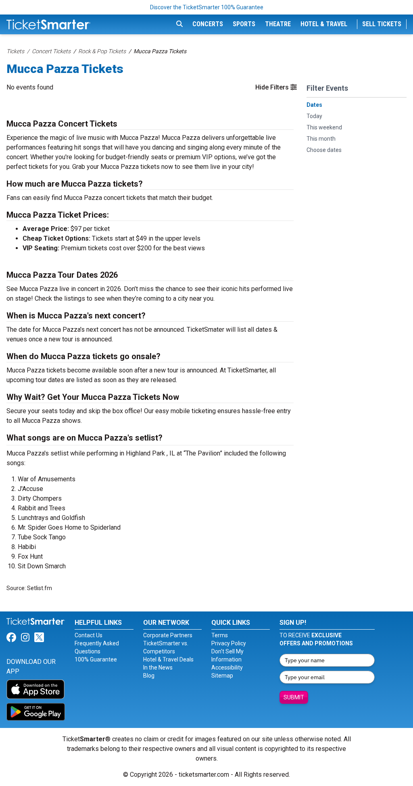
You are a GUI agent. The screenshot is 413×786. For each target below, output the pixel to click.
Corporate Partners (167, 635)
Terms (219, 635)
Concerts (207, 24)
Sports (244, 24)
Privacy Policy (228, 643)
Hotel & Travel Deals (168, 659)
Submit (294, 697)
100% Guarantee (96, 659)
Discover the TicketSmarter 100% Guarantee (206, 7)
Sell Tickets (381, 24)
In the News (158, 667)
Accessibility (227, 667)
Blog (148, 675)
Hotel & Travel (323, 24)
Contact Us (88, 635)
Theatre (278, 24)
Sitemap (222, 675)
